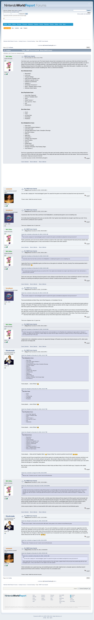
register (20, 10)
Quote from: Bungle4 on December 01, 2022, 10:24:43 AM (34, 520)
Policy (60, 596)
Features (36, 24)
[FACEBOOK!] (7, 206)
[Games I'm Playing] (7, 74)
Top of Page (72, 601)
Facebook (72, 599)
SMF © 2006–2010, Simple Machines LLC (53, 616)
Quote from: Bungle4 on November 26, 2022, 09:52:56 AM (34, 553)
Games (14, 24)
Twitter (71, 598)
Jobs (60, 602)
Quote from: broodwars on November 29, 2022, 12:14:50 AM (35, 329)
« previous (40, 45)
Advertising (61, 598)
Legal (60, 599)
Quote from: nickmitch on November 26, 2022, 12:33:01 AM (35, 234)
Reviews (19, 24)
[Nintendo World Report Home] (15, 597)
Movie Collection (33, 161)
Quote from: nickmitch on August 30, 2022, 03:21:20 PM (34, 472)
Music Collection (42, 161)
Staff (34, 601)
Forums (52, 24)
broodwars (9, 210)
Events (41, 24)
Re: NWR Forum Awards (30, 188)
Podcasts (46, 24)
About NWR (61, 595)
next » (55, 45)
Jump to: (75, 588)
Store (64, 24)
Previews (24, 24)
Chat (60, 24)
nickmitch (9, 189)
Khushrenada (10, 350)
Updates (73, 595)
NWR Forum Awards (29, 56)
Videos (56, 24)
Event (34, 598)
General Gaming (48, 45)
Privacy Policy (62, 601)
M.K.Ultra (9, 56)
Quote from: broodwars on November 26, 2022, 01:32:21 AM (35, 256)
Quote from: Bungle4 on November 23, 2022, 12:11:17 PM (34, 355)
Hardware (43, 599)
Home (5, 24)
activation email (15, 11)
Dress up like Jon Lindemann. (84, 14)
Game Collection (25, 161)
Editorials (30, 24)
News (9, 24)
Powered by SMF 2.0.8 (38, 616)
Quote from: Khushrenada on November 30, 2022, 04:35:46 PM (35, 485)
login (16, 10)
